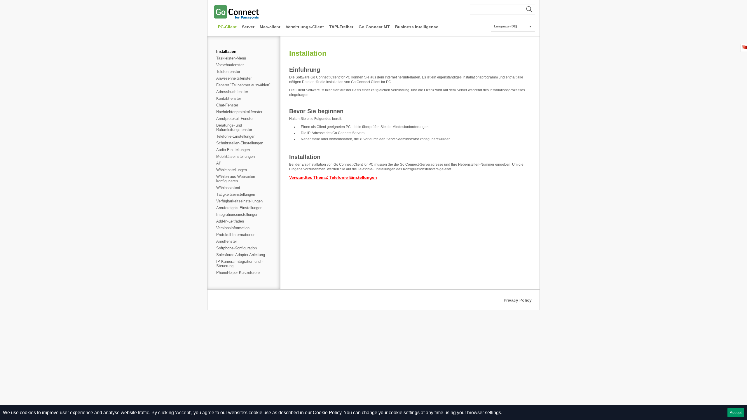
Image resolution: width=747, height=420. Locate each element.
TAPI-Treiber (341, 26)
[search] (502, 9)
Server (248, 26)
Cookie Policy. (328, 412)
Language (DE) (513, 26)
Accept (736, 412)
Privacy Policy (518, 300)
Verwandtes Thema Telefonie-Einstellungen (333, 177)
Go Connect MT (374, 26)
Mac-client (270, 26)
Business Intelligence (416, 26)
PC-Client (227, 26)
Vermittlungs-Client (305, 26)
